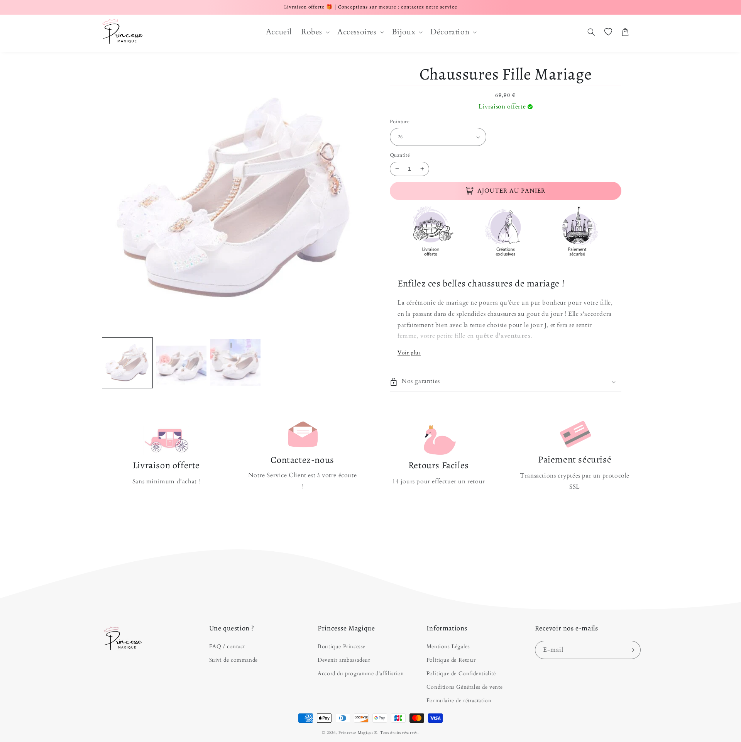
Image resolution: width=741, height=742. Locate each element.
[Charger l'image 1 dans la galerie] (127, 363)
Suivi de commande (233, 660)
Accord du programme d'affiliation (361, 673)
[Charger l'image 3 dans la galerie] (235, 363)
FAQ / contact (227, 646)
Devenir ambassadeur (344, 660)
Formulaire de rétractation (459, 700)
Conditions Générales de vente (464, 687)
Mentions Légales (448, 646)
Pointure (399, 121)
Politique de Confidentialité (461, 673)
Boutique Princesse (341, 646)
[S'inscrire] (631, 650)
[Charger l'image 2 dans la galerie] (181, 363)
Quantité (400, 155)
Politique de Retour (450, 660)
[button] (314, 32)
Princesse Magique (356, 732)
